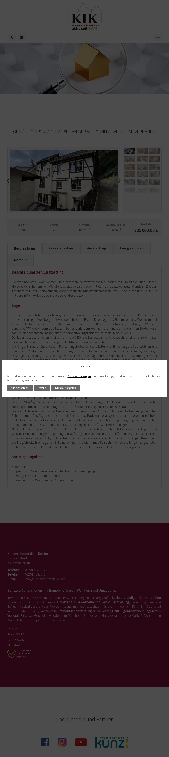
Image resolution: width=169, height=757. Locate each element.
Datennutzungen (79, 376)
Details (42, 388)
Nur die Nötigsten (65, 388)
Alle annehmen (19, 388)
